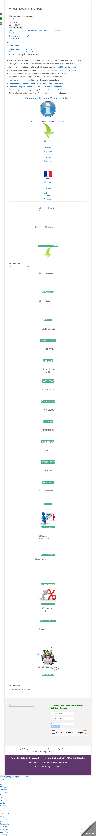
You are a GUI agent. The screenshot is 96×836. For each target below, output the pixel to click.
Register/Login (23, 749)
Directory (48, 360)
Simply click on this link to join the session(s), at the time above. (36, 83)
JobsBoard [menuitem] (4, 829)
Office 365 (47, 30)
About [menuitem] (2, 782)
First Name (55, 711)
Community (48, 401)
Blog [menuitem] (2, 795)
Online (28, 52)
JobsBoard (48, 441)
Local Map (48, 381)
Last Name (55, 716)
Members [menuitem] (4, 784)
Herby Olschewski (53, 767)
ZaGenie (24, 758)
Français (48, 178)
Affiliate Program (48, 604)
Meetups (12, 42)
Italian (49, 87)
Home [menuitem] (2, 779)
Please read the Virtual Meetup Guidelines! (48, 98)
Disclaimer (53, 752)
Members (20, 52)
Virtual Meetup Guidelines (66, 67)
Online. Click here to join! (19, 36)
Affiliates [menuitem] (3, 787)
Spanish (36, 87)
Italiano (48, 189)
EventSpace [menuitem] (5, 832)
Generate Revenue (48, 621)
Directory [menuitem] (3, 819)
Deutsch (48, 157)
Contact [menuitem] (3, 803)
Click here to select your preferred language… (48, 121)
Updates (61, 749)
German (29, 87)
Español (48, 168)
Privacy (43, 752)
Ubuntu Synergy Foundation (55, 762)
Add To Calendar (16, 28)
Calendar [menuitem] (3, 798)
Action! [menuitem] (2, 811)
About (34, 749)
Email (53, 721)
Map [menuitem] (2, 821)
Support (80, 749)
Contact (71, 749)
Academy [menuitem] (3, 835)
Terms (34, 752)
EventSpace (48, 462)
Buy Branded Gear (48, 555)
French (43, 87)
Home (12, 749)
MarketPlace (48, 340)
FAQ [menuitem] (2, 800)
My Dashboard (48, 292)
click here (77, 60)
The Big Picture (48, 675)
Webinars (48, 504)
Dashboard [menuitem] (4, 813)
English (22, 87)
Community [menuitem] (4, 824)
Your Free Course (48, 527)
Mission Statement (48, 584)
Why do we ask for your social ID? (19, 267)
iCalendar (38, 30)
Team (42, 749)
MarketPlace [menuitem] (5, 816)
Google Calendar (27, 30)
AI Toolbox (48, 320)
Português (48, 199)
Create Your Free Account (48, 246)
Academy (48, 482)
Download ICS (14, 30)
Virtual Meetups (15, 46)
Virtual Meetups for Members (20, 49)
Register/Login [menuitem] (6, 808)
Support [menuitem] (3, 806)
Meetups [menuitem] (3, 827)
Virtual (34, 52)
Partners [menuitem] (3, 790)
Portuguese (57, 87)
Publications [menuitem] (5, 792)
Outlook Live (57, 30)
